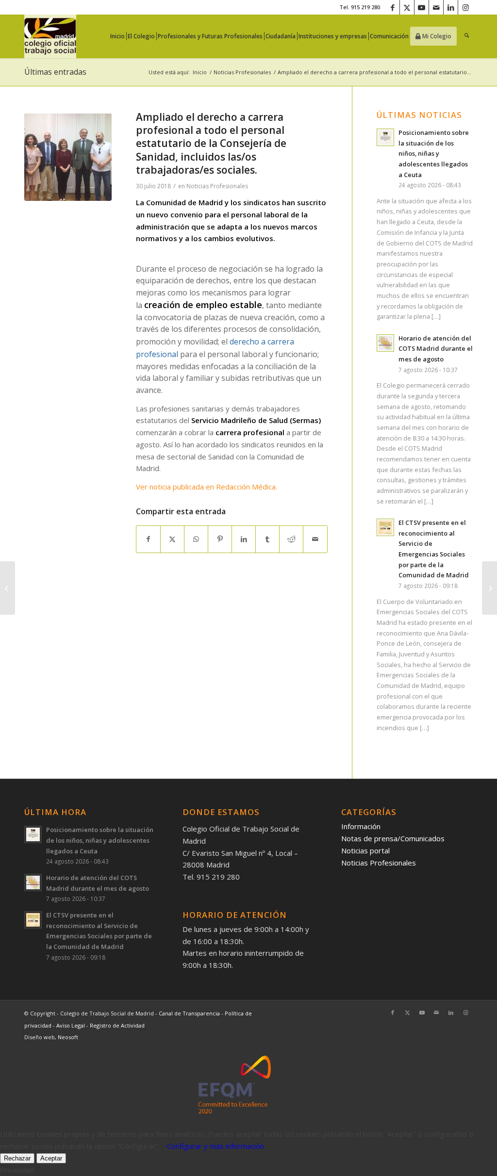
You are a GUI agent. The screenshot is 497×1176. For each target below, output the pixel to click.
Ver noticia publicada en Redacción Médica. (206, 486)
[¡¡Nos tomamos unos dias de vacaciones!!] (489, 588)
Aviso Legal (71, 1025)
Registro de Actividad (117, 1025)
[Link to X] (407, 7)
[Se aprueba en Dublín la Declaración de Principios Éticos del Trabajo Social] (7, 588)
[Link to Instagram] (465, 7)
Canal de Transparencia (189, 1013)
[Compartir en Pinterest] (220, 539)
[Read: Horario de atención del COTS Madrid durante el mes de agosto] (385, 343)
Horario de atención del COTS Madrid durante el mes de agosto (435, 348)
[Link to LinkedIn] (451, 7)
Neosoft (68, 1037)
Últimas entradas (55, 71)
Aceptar (51, 1158)
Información (361, 826)
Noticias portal (365, 850)
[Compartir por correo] (315, 539)
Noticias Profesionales (217, 186)
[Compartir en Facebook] (148, 539)
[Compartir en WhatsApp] (196, 539)
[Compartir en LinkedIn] (243, 539)
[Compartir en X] (172, 539)
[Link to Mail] (436, 7)
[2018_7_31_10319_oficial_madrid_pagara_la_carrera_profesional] (68, 157)
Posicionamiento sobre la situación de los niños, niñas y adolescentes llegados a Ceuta (433, 153)
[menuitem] (120, 36)
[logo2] (50, 36)
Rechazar (17, 1158)
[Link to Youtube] (421, 7)
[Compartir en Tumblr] (267, 539)
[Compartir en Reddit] (291, 539)
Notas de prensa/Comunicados (393, 838)
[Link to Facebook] (392, 7)
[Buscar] (467, 36)
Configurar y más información (215, 1146)
